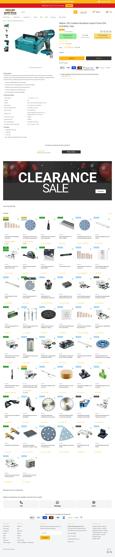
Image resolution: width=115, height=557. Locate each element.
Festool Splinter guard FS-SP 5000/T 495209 (47, 267)
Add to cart (72, 58)
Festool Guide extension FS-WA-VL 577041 (48, 386)
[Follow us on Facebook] (108, 552)
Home (4, 20)
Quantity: (61, 52)
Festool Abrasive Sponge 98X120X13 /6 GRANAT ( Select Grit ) (30, 446)
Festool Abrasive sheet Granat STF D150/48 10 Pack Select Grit (30, 237)
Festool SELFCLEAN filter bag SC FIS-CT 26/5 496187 (66, 326)
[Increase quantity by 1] (74, 52)
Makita (61, 31)
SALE (41, 17)
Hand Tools (16, 17)
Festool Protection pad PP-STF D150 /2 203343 (30, 297)
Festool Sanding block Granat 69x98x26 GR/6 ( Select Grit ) (65, 297)
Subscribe (45, 537)
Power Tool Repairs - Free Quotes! (25, 542)
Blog (18, 528)
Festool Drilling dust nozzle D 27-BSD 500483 (30, 416)
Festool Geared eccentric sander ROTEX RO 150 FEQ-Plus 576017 (30, 386)
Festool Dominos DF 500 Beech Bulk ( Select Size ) (84, 326)
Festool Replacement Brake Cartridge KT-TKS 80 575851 (83, 416)
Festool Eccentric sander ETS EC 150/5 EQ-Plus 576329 (12, 356)
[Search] (75, 12)
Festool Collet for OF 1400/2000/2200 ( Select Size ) (48, 297)
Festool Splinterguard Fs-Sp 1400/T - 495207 (65, 237)
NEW (46, 17)
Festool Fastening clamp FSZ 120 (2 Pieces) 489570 (30, 326)
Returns (19, 535)
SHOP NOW (101, 191)
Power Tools (6, 17)
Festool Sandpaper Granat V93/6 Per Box (66, 446)
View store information (66, 78)
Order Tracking (62, 17)
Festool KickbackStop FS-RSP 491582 (102, 446)
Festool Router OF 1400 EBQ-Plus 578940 (102, 326)
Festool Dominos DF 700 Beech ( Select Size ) (84, 267)
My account (84, 12)
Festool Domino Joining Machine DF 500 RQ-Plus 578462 (48, 356)
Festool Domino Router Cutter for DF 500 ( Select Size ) (48, 237)
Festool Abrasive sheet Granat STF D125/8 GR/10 (48, 446)
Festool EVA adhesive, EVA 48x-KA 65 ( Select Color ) (66, 386)
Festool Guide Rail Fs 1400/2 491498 (11, 297)
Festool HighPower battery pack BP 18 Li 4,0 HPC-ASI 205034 (66, 356)
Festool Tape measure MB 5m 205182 (29, 267)
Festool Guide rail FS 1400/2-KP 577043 (84, 356)
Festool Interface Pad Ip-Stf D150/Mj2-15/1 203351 (47, 326)
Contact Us (53, 17)
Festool (6, 234)
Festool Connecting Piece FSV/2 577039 (102, 237)
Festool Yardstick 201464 (64, 266)
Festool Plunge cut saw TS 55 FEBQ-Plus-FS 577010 (11, 267)
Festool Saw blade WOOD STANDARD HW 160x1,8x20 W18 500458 (48, 416)
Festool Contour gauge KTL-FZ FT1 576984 (11, 326)
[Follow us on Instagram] (111, 552)
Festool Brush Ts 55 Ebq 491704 (12, 445)
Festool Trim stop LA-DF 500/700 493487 (12, 416)
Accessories (26, 17)
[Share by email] (110, 31)
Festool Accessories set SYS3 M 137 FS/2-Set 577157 (12, 476)
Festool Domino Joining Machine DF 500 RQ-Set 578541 (102, 297)
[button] (62, 43)
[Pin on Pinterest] (104, 31)
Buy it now (98, 58)
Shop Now (69, 5)
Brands (35, 17)
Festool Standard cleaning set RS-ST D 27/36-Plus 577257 (83, 297)
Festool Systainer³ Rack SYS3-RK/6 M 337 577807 (30, 476)
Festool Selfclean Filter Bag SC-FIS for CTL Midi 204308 (102, 267)
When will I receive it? (64, 41)
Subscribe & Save (105, 1)
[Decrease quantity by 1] (66, 52)
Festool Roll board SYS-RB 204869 (83, 446)
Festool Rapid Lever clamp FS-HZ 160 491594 (30, 356)
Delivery (19, 533)
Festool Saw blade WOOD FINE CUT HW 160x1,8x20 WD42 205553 (66, 416)
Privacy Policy (20, 540)
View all (110, 213)
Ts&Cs (18, 538)
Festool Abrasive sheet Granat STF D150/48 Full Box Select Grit (84, 237)
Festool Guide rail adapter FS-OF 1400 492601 (84, 386)
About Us (19, 526)
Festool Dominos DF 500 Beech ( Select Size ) (12, 237)
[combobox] (47, 12)
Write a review (71, 152)
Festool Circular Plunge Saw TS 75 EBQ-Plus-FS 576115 (102, 416)
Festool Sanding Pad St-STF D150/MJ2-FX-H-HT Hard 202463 (102, 356)
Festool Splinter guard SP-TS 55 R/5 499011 (102, 386)
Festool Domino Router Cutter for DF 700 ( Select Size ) (12, 386)
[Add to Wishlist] (18, 219)
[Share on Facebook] (101, 31)
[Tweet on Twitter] (107, 31)
